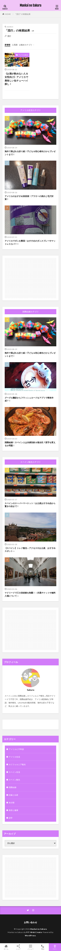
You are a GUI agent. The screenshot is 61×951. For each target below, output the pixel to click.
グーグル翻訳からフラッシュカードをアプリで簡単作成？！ (29, 399)
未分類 (11, 802)
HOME (8, 14)
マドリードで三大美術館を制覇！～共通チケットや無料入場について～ (30, 594)
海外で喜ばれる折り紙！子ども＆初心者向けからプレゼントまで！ (30, 153)
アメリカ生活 (23, 55)
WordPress (30, 935)
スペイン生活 (14, 772)
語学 (11, 818)
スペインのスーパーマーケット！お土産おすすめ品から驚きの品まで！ (30, 505)
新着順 (7, 45)
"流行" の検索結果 (22, 14)
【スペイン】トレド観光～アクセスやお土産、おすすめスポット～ (30, 549)
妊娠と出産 (13, 795)
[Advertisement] (30, 278)
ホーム (6, 949)
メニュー (30, 949)
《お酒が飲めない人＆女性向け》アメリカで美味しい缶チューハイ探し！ (16, 78)
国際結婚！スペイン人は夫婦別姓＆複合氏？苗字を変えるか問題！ (30, 444)
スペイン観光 (14, 780)
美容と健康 (13, 810)
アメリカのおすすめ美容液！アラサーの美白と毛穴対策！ (29, 197)
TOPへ (55, 949)
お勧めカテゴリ (25, 45)
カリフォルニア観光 (17, 764)
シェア (18, 949)
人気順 (15, 45)
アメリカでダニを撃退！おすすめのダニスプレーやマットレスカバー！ (30, 242)
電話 (42, 949)
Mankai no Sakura (30, 5)
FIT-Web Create (34, 932)
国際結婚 (12, 787)
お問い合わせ (30, 922)
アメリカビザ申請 (16, 749)
